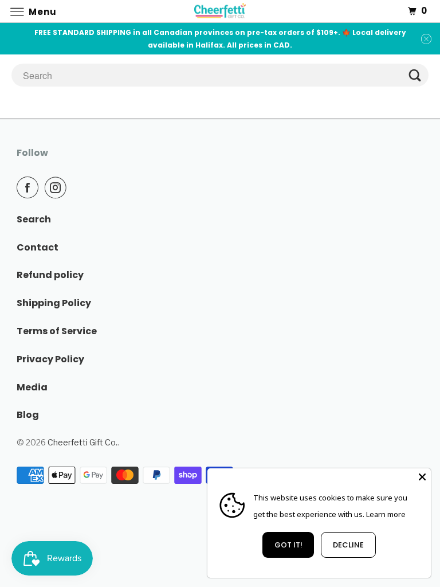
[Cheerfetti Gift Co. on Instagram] (58, 187)
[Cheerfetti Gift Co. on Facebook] (30, 187)
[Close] (422, 477)
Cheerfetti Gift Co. (82, 442)
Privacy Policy (50, 359)
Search (34, 219)
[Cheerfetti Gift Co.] (220, 11)
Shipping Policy (54, 303)
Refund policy (50, 274)
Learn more (386, 514)
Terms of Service (57, 331)
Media (32, 387)
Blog (28, 414)
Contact (37, 247)
